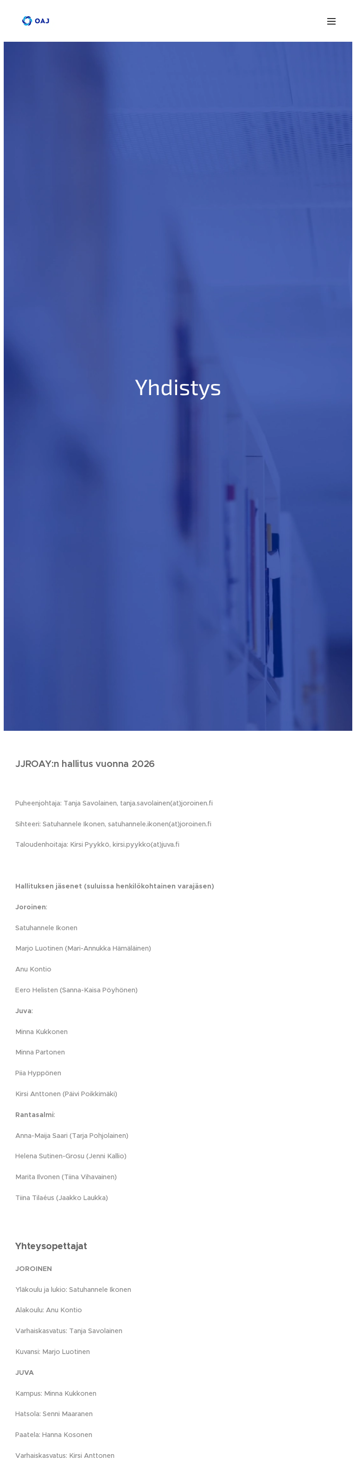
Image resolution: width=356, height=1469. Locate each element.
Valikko (331, 21)
